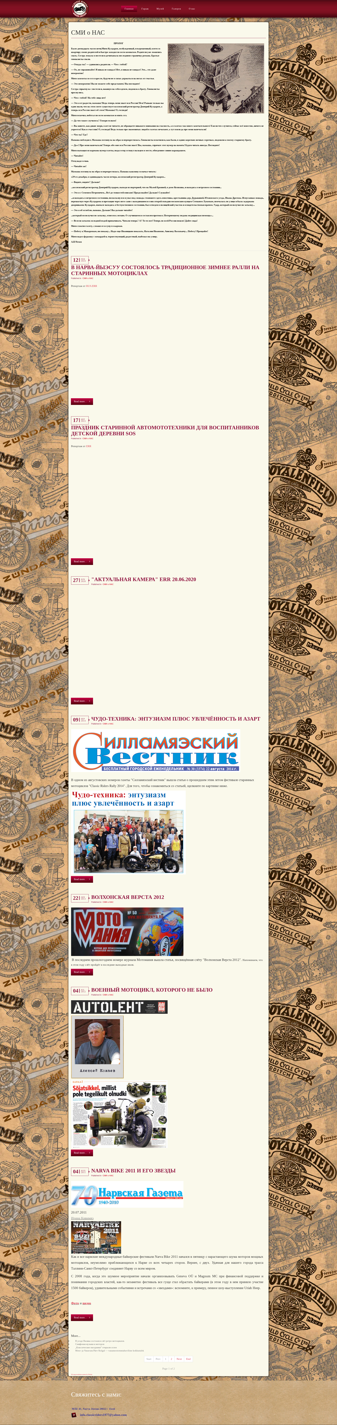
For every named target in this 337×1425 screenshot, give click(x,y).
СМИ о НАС (87, 278)
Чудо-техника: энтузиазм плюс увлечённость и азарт (175, 719)
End (188, 1359)
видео (86, 1303)
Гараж (145, 8)
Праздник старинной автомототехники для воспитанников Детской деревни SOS (165, 430)
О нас (192, 8)
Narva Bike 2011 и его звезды (133, 1170)
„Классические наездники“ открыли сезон (96, 1347)
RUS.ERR (91, 286)
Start (148, 1359)
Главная (129, 8)
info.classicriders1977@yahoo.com (103, 1415)
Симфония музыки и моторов (89, 1344)
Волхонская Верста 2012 (127, 897)
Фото (75, 1303)
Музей (160, 8)
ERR (88, 446)
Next (179, 1359)
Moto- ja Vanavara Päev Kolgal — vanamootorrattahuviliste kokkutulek (109, 1350)
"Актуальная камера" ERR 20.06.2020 (143, 579)
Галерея (176, 8)
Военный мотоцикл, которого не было (152, 990)
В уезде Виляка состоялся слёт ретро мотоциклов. (100, 1341)
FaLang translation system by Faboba (81, 1374)
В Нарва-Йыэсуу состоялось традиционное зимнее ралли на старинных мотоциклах (165, 270)
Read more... (80, 401)
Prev (158, 1359)
